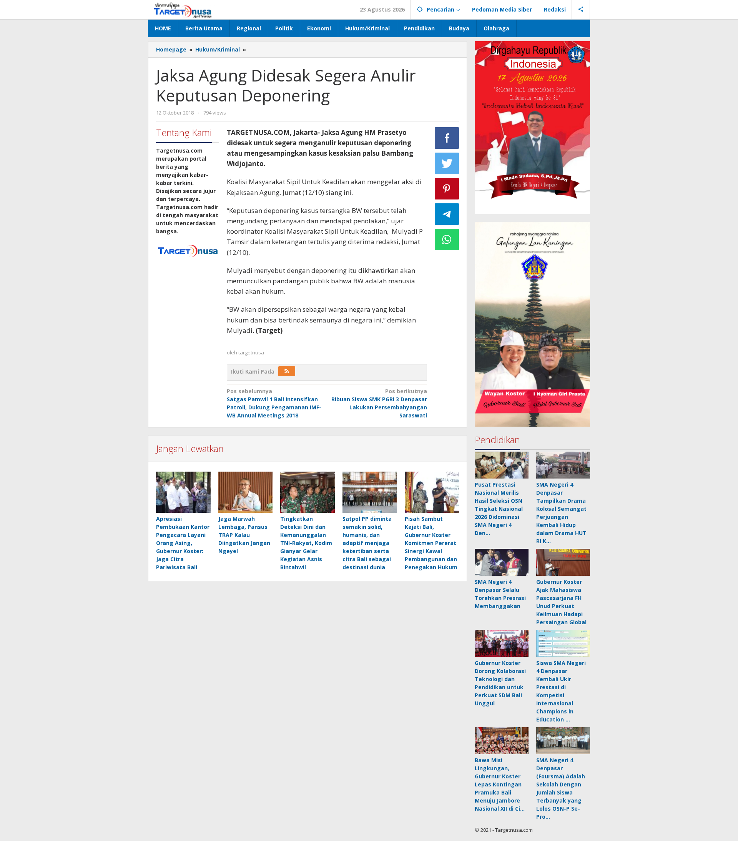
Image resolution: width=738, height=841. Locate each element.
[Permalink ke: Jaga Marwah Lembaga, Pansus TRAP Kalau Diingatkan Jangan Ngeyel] (245, 492)
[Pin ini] (447, 188)
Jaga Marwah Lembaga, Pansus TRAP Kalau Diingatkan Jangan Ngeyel (244, 535)
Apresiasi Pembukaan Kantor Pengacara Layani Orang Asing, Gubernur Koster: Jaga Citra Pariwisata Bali (182, 543)
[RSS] (286, 371)
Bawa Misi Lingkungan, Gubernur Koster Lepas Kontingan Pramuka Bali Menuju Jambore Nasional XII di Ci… (500, 784)
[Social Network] (581, 9)
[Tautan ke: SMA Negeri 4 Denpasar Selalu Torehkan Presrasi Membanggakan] (502, 562)
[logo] (187, 250)
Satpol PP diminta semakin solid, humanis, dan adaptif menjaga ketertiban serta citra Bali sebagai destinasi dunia (367, 543)
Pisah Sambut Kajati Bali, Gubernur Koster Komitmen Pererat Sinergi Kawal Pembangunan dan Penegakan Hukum (431, 543)
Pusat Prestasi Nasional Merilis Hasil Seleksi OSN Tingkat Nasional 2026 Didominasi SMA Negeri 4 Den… (499, 509)
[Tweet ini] (447, 163)
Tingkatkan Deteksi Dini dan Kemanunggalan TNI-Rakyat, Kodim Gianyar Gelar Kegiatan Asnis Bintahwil (306, 543)
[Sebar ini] (447, 138)
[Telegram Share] (447, 214)
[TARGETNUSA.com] (183, 9)
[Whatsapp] (447, 239)
